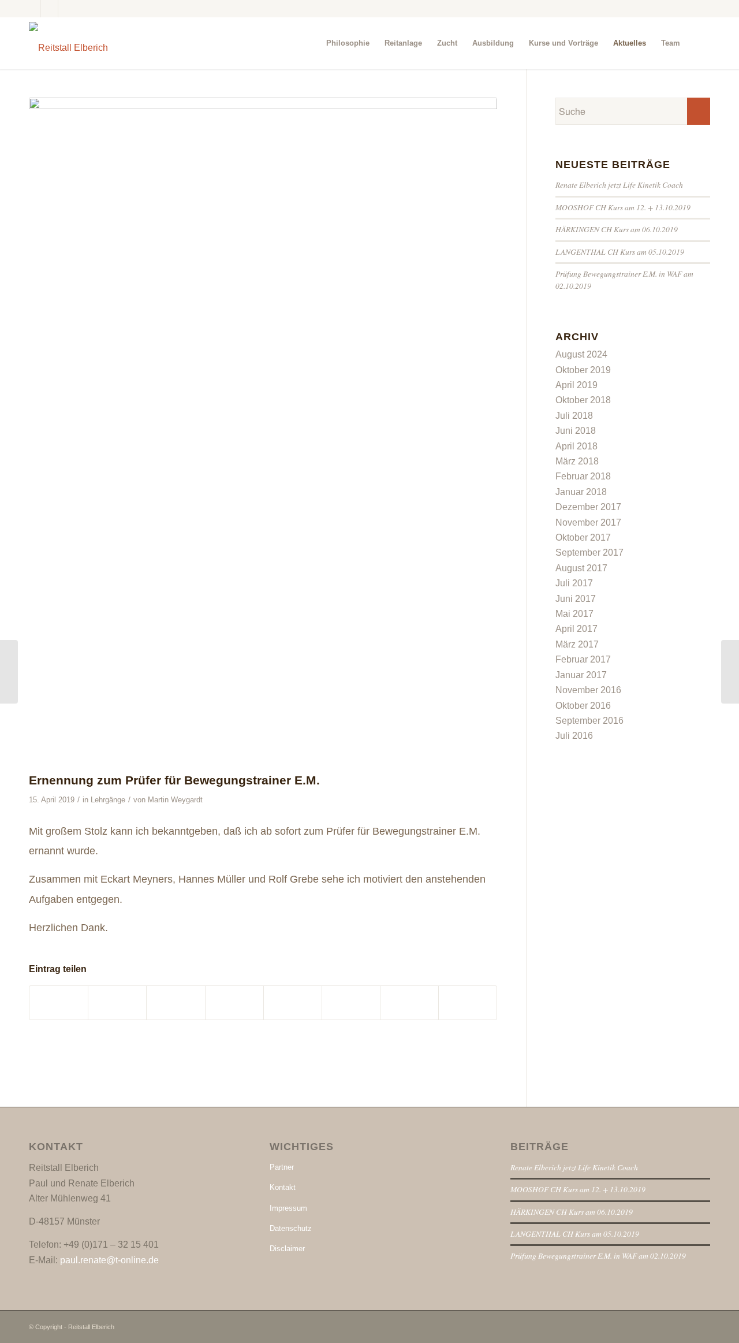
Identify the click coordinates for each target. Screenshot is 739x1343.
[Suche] (699, 43)
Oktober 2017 (583, 537)
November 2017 (588, 522)
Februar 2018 (583, 476)
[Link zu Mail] (67, 8)
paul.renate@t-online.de (109, 1260)
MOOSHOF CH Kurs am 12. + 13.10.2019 (623, 207)
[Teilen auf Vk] (351, 1002)
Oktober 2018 (583, 400)
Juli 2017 (574, 583)
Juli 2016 (574, 736)
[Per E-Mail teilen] (468, 1002)
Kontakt (283, 1187)
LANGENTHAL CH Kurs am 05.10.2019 (619, 251)
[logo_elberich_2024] (68, 43)
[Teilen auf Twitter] (117, 1002)
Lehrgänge (108, 799)
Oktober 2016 (583, 705)
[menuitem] (348, 43)
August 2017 (581, 568)
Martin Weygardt (175, 799)
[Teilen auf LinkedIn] (234, 1002)
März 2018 (577, 461)
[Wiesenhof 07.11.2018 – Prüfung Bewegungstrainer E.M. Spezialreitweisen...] (730, 672)
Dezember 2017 (588, 507)
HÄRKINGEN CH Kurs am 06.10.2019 (616, 229)
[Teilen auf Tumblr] (293, 1002)
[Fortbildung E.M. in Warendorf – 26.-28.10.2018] (9, 672)
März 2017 (577, 644)
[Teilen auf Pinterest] (175, 1002)
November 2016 (588, 690)
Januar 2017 (581, 675)
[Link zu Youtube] (49, 8)
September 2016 (589, 721)
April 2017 (576, 629)
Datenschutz (291, 1228)
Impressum (288, 1208)
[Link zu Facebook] (32, 8)
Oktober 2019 (583, 370)
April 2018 (576, 446)
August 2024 (581, 354)
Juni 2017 (575, 599)
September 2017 (589, 552)
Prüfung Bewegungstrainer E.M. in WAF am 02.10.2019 (598, 1255)
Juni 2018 (575, 431)
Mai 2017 (574, 614)
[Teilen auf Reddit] (409, 1002)
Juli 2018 (574, 416)
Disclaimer (287, 1248)
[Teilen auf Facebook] (58, 1002)
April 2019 (576, 385)
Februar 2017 (583, 659)
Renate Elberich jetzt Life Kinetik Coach (619, 184)
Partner (282, 1167)
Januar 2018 (581, 492)
